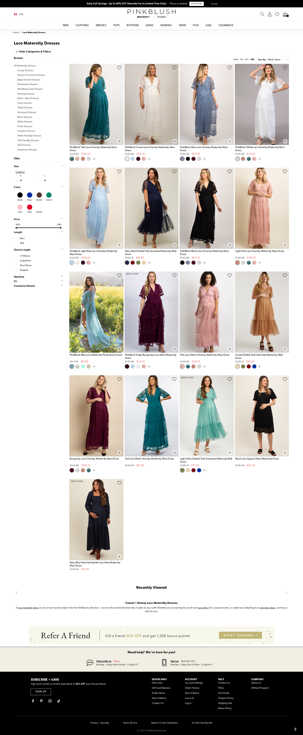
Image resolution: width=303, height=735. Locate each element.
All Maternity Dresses (25, 66)
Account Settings (194, 683)
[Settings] (270, 14)
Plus (196, 25)
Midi (22, 243)
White (39, 212)
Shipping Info (225, 703)
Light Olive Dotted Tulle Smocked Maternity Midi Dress (206, 460)
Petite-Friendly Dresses (29, 136)
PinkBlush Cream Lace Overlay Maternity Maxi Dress (150, 149)
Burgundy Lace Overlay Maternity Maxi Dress (94, 459)
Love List (189, 698)
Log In (188, 703)
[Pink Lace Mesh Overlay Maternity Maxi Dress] (207, 312)
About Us (256, 683)
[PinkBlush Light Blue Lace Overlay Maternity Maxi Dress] (96, 208)
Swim (182, 25)
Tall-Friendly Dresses (28, 140)
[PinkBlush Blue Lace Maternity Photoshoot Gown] (96, 312)
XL (45, 181)
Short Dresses (24, 103)
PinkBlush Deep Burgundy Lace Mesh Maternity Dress (151, 357)
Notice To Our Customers (164, 723)
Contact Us (158, 703)
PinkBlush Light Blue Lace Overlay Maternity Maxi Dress (93, 253)
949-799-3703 (188, 661)
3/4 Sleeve (25, 256)
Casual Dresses (25, 70)
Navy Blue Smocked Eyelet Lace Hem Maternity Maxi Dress (95, 564)
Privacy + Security (99, 723)
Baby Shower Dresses (28, 80)
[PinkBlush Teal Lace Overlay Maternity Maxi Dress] (96, 104)
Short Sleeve (26, 265)
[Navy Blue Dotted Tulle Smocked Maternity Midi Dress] (151, 208)
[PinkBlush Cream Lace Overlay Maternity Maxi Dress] (151, 104)
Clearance (226, 25)
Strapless (24, 270)
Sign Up (40, 691)
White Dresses (25, 121)
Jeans (149, 25)
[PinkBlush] (151, 11)
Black (19, 200)
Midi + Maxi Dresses (28, 98)
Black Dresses (24, 117)
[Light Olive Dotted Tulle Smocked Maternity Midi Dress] (207, 416)
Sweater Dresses (26, 131)
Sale (208, 25)
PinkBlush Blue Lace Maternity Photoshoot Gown (96, 355)
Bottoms (133, 25)
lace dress (203, 608)
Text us (174, 661)
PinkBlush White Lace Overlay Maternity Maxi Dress (259, 149)
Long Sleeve (25, 261)
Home (16, 33)
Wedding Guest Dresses (30, 89)
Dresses (101, 25)
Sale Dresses (24, 145)
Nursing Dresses (26, 94)
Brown (39, 200)
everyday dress (267, 608)
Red (30, 212)
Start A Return (159, 698)
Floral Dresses (24, 126)
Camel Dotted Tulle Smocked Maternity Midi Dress (258, 357)
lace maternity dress (28, 608)
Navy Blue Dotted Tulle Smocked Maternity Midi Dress (151, 253)
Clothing (82, 25)
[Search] (262, 14)
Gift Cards (157, 683)
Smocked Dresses (26, 112)
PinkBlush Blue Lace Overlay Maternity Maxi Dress (204, 149)
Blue (29, 200)
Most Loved (132, 274)
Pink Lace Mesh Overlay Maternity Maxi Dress (205, 355)
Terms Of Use (130, 723)
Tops (116, 25)
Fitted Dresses (24, 107)
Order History (192, 688)
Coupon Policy (226, 698)
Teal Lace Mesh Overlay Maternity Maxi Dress (149, 459)
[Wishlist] (277, 14)
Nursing (166, 25)
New (66, 25)
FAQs (221, 688)
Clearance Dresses (27, 150)
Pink (20, 212)
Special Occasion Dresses (31, 75)
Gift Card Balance (161, 688)
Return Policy (225, 708)
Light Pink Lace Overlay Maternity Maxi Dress (259, 251)
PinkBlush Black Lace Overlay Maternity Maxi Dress (204, 253)
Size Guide (223, 693)
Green (49, 200)
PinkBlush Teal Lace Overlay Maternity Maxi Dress (93, 149)
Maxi (22, 238)
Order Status (158, 693)
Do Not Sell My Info (202, 723)
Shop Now (196, 4)
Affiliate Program (260, 688)
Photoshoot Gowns (27, 84)
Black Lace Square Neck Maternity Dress (257, 459)
